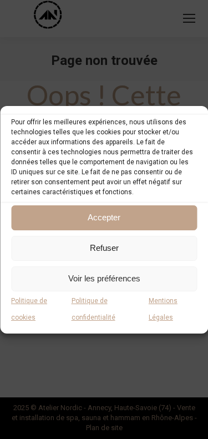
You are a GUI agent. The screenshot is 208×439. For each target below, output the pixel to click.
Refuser (104, 248)
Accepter (104, 217)
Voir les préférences (104, 278)
